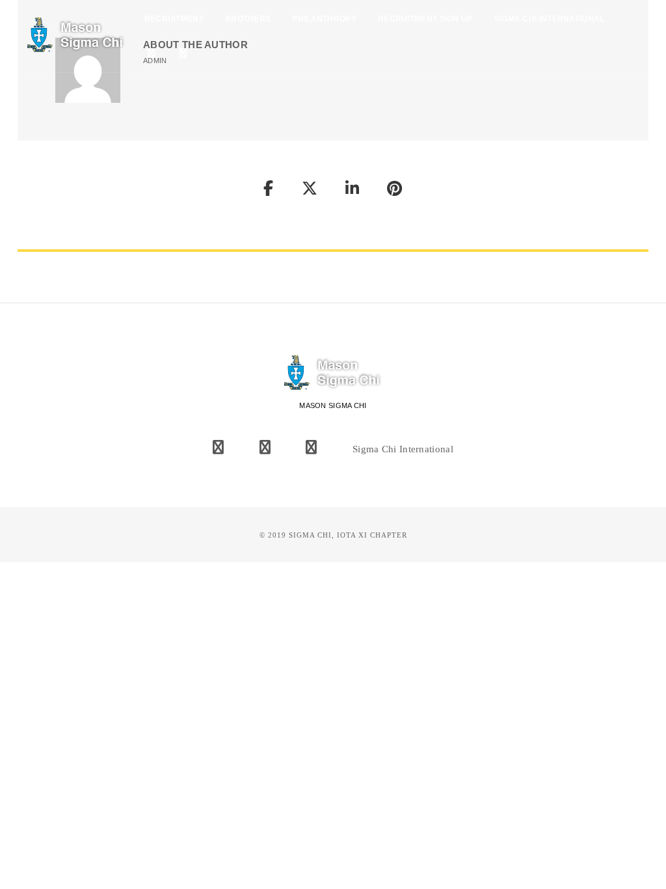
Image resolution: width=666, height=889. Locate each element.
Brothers (248, 18)
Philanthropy (324, 18)
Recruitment (174, 18)
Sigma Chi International (549, 18)
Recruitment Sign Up (425, 18)
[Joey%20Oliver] (268, 190)
